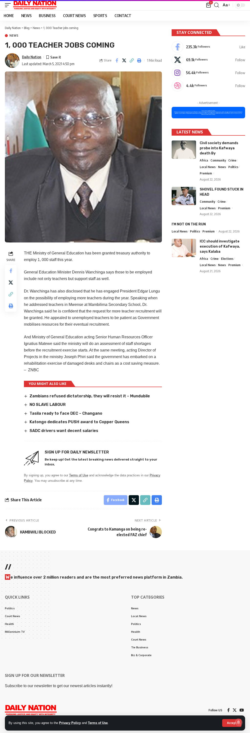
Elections (227, 259)
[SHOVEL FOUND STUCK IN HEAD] (184, 196)
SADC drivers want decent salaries (64, 430)
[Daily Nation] (35, 5)
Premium (206, 173)
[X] (208, 60)
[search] (216, 5)
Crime (232, 160)
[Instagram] (208, 73)
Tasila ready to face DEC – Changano (66, 413)
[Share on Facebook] (116, 60)
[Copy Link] (131, 60)
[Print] (139, 60)
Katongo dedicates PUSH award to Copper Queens (79, 422)
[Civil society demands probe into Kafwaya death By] (184, 150)
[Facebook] (208, 47)
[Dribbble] (208, 85)
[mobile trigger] (9, 5)
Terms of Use (98, 723)
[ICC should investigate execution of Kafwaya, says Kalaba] (184, 248)
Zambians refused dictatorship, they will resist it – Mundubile (90, 396)
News (14, 35)
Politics (233, 167)
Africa (204, 160)
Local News (208, 167)
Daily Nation (31, 57)
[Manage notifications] (238, 722)
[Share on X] (124, 60)
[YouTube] (241, 710)
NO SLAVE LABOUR (48, 404)
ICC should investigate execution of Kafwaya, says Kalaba (220, 246)
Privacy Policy (70, 723)
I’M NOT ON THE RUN (189, 224)
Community (218, 160)
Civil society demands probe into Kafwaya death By (219, 148)
